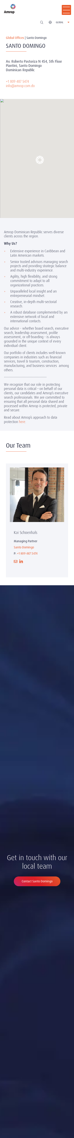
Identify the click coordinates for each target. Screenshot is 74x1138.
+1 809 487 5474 (17, 81)
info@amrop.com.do (20, 85)
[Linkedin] (21, 561)
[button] (37, 156)
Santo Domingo (24, 547)
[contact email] (15, 561)
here (22, 421)
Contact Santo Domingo (37, 881)
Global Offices (15, 38)
